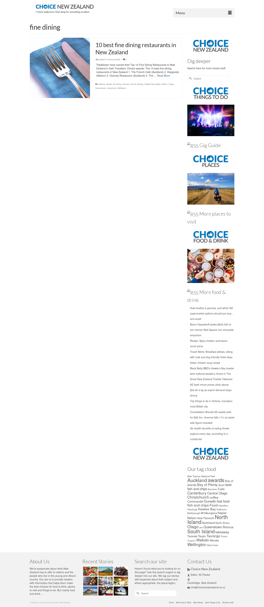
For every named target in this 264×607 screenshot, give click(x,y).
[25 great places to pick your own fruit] (90, 591)
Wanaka (214, 540)
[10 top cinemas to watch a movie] (105, 591)
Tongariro (191, 540)
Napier (158, 84)
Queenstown (100, 88)
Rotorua (228, 527)
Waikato (202, 539)
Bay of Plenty (207, 484)
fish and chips (198, 505)
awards (109, 84)
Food (214, 505)
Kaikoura (222, 509)
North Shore (223, 523)
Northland (208, 523)
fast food (223, 501)
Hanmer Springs (136, 84)
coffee (214, 497)
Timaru (224, 536)
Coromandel (195, 501)
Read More (163, 75)
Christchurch (198, 497)
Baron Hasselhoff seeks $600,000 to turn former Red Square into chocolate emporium (212, 330)
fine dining (117, 84)
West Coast (212, 545)
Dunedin (210, 501)
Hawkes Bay (149, 84)
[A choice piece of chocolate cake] (120, 571)
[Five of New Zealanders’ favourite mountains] (105, 571)
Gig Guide (210, 145)
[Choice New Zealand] (64, 6)
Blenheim (212, 489)
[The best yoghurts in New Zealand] (105, 581)
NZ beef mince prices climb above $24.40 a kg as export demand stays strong (210, 390)
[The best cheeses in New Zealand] (120, 581)
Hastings (192, 509)
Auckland (101, 84)
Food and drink (113, 59)
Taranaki (192, 536)
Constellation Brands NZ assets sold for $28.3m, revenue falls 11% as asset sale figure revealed (212, 417)
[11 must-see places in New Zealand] (120, 591)
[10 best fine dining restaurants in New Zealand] (60, 68)
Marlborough (193, 513)
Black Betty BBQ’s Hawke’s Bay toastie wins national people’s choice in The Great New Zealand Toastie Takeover (212, 373)
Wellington (121, 88)
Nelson (165, 84)
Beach (221, 485)
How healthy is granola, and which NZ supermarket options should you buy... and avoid (211, 313)
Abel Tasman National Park (201, 476)
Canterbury (197, 493)
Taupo (202, 536)
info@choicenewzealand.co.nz (208, 587)
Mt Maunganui (209, 513)
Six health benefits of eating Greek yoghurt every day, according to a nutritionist (209, 433)
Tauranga (213, 535)
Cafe (221, 489)
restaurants (111, 88)
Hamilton (223, 505)
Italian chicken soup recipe (205, 362)
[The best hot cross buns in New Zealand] (90, 581)
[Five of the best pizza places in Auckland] (90, 571)
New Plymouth (205, 518)
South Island (201, 531)
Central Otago (217, 493)
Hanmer (126, 84)
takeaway (222, 532)
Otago (171, 84)
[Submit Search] (190, 78)
